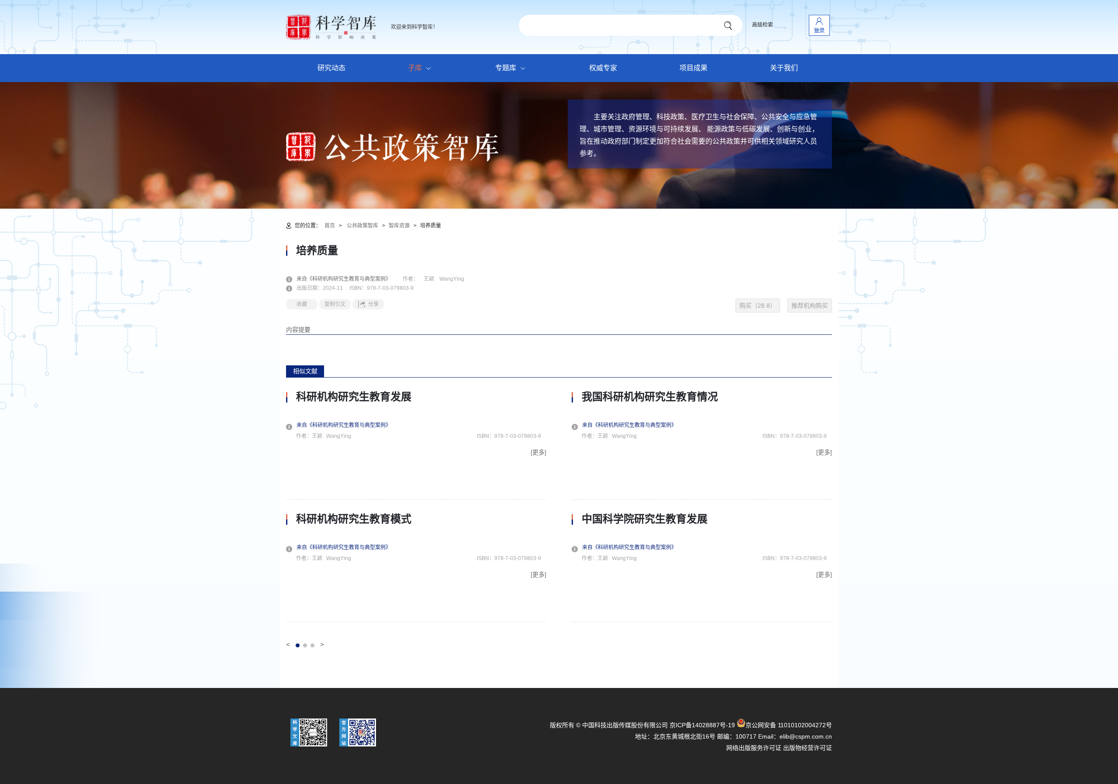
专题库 (505, 68)
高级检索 (762, 25)
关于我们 (784, 68)
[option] (416, 506)
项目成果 (693, 68)
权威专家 (603, 68)
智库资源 (399, 226)
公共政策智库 (362, 226)
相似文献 (305, 371)
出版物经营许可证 (807, 747)
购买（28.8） (757, 305)
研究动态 (331, 68)
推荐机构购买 (809, 305)
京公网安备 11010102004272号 (788, 725)
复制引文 (334, 304)
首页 (329, 226)
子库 (415, 68)
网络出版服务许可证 (753, 747)
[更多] (538, 452)
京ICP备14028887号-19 (702, 725)
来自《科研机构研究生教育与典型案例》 (349, 279)
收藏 (302, 304)
